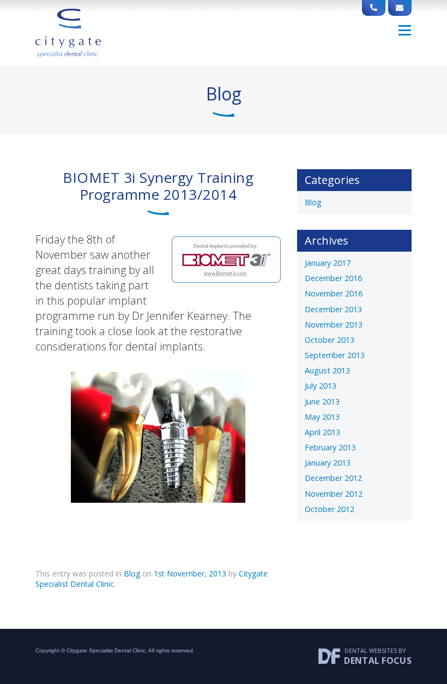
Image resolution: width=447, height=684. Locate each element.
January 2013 (328, 462)
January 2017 (328, 263)
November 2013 (334, 324)
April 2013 (322, 432)
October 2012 (329, 509)
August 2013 (327, 370)
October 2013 (329, 340)
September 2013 (335, 355)
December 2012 (333, 478)
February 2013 (330, 447)
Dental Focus (378, 661)
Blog (132, 573)
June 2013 (322, 401)
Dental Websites (371, 650)
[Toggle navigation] (405, 30)
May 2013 (322, 417)
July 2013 (320, 385)
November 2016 (334, 293)
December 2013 (333, 309)
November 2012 (334, 494)
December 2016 (333, 278)
